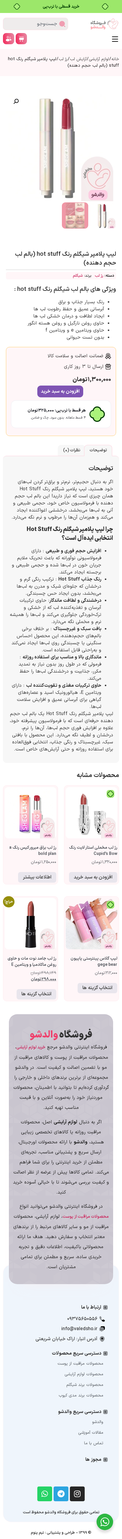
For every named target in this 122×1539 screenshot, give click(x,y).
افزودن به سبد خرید (60, 391)
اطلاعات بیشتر (37, 877)
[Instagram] (77, 1493)
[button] (16, 101)
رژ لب (63, 59)
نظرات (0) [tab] (71, 450)
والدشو (97, 1422)
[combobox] (35, 24)
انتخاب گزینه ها (97, 987)
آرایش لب (78, 59)
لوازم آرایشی (99, 59)
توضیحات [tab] (98, 450)
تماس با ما (93, 1443)
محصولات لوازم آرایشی (84, 1374)
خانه (115, 59)
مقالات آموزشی (90, 1433)
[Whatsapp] (44, 1493)
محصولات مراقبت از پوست (80, 1364)
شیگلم (78, 276)
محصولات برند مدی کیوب (81, 1395)
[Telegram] (61, 1493)
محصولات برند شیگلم (84, 1385)
